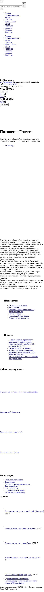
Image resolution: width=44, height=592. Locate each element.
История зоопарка (12, 38)
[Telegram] (9, 89)
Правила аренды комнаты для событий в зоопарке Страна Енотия (21, 582)
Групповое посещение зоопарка (21, 310)
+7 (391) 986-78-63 (10, 84)
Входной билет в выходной (11, 432)
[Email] (4, 89)
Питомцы (8, 42)
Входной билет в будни (9, 452)
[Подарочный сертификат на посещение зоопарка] (9, 390)
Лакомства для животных (19, 318)
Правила (8, 53)
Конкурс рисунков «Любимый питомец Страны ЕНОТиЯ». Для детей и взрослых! (22, 352)
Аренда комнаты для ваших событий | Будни (22, 557)
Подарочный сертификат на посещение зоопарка (19, 392)
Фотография (14, 308)
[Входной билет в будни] (9, 450)
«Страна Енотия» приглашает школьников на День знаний (21, 341)
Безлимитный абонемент (10, 412)
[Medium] (12, 89)
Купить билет (10, 44)
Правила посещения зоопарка (17, 579)
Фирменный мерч (16, 312)
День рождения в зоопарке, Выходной (20, 528)
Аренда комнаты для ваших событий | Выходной (24, 511)
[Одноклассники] (7, 89)
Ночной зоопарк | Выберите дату (18, 575)
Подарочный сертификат (19, 316)
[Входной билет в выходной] (9, 430)
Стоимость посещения (18, 305)
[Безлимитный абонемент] (9, 410)
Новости (8, 51)
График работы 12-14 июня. (20, 348)
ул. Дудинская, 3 (7, 82)
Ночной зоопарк (15, 314)
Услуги (7, 47)
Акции (7, 40)
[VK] (1, 89)
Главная (8, 36)
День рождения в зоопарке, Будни (18, 543)
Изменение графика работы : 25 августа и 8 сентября (21, 345)
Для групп (9, 49)
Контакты (9, 55)
